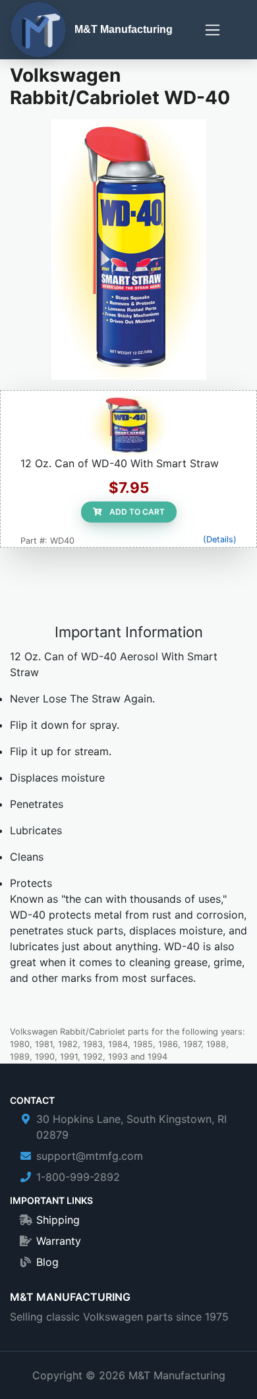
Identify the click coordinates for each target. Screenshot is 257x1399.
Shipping (58, 1219)
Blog (47, 1262)
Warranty (58, 1240)
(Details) (220, 539)
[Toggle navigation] (212, 30)
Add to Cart (136, 512)
